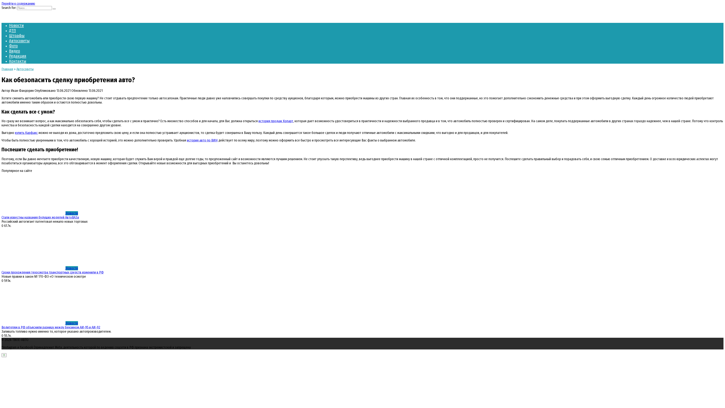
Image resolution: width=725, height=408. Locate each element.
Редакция (17, 56)
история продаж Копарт (275, 121)
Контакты (17, 61)
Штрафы (17, 35)
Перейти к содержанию (18, 4)
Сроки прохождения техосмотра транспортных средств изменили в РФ (53, 272)
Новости (16, 25)
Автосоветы (19, 40)
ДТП (12, 30)
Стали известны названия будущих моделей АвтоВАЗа (40, 217)
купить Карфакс (26, 133)
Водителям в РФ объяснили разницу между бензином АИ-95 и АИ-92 (51, 327)
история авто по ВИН (202, 140)
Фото (13, 45)
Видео (14, 50)
